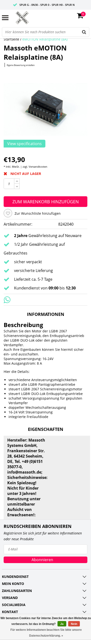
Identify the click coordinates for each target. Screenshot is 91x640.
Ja (62, 624)
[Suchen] (84, 32)
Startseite (11, 39)
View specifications (24, 143)
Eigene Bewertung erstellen (21, 65)
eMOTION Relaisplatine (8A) (44, 39)
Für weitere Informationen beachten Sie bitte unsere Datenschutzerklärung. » (46, 632)
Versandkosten (38, 166)
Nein (74, 624)
